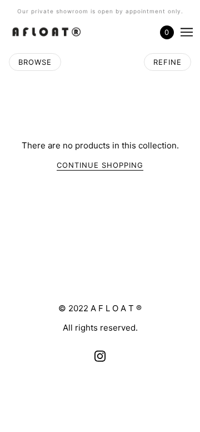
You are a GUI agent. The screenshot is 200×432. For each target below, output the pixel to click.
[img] (100, 356)
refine (167, 62)
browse (35, 62)
